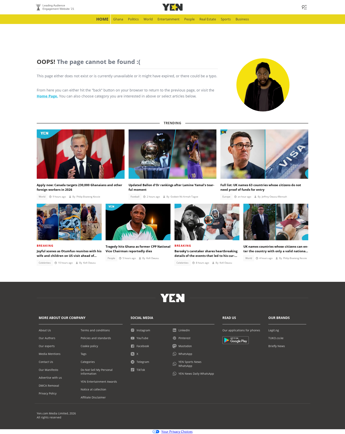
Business (242, 19)
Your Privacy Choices (177, 431)
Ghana (118, 19)
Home (102, 19)
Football (135, 196)
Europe (226, 196)
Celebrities (45, 262)
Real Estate (207, 19)
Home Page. (47, 96)
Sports (226, 19)
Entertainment (168, 19)
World (148, 19)
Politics (133, 19)
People (189, 19)
